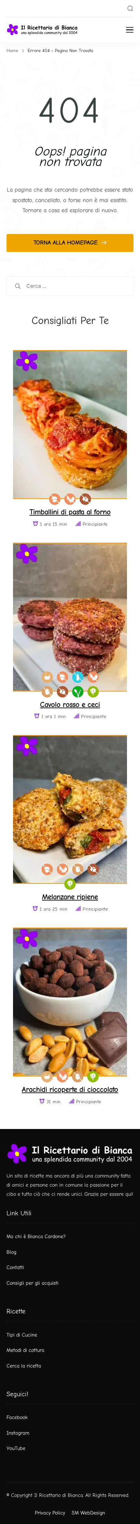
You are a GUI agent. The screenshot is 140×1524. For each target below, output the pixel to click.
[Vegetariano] (93, 691)
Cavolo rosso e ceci (70, 704)
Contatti (15, 1267)
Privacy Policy (50, 1513)
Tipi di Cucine (22, 1335)
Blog (11, 1252)
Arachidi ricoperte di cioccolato (70, 1089)
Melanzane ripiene (70, 897)
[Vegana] (77, 691)
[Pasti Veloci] (47, 677)
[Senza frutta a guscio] (55, 499)
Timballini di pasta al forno (70, 512)
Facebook (17, 1417)
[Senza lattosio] (77, 677)
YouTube (16, 1448)
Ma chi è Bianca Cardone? (36, 1236)
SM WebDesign (88, 1513)
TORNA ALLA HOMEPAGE (67, 242)
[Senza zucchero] (85, 499)
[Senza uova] (47, 691)
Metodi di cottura (25, 1350)
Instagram (18, 1433)
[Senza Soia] (70, 499)
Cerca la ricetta (24, 1366)
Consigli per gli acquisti (33, 1283)
